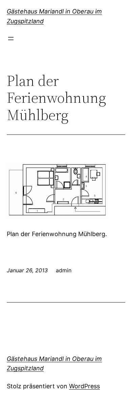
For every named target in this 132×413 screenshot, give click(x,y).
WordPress (84, 386)
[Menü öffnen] (11, 39)
